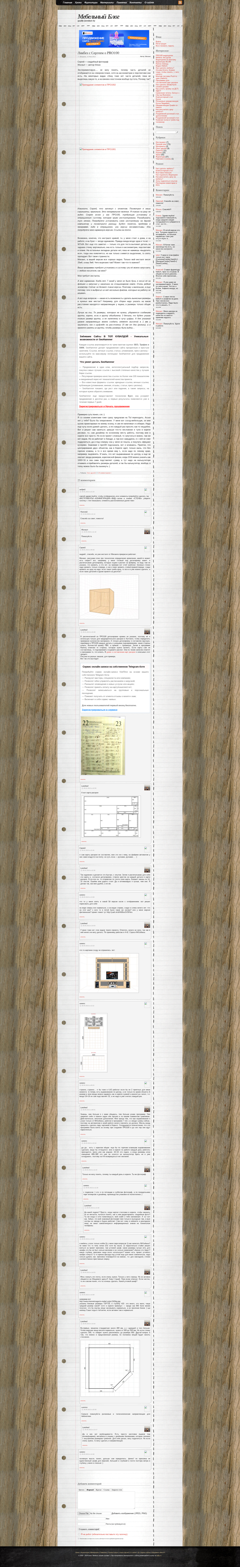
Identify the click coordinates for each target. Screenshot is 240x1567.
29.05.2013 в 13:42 (88, 1239)
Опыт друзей (91, 473)
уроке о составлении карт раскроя (121, 652)
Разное (159, 153)
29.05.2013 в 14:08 (88, 1294)
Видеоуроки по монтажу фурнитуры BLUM (166, 61)
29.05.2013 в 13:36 (93, 1208)
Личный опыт (161, 144)
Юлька (158, 209)
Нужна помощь (162, 64)
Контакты (136, 2)
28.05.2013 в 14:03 (89, 925)
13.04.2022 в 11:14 (89, 514)
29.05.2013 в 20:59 (90, 1409)
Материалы (107, 2)
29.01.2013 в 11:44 (88, 850)
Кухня (158, 99)
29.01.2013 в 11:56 (89, 870)
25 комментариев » (104, 473)
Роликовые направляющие (167, 101)
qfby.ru (159, 1555)
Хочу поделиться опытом (166, 181)
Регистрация (161, 44)
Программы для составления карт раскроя (167, 81)
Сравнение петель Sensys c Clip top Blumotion (167, 94)
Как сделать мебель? (165, 168)
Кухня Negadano (162, 103)
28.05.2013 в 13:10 (88, 945)
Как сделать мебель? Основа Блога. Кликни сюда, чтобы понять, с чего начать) (167, 71)
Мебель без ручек (163, 58)
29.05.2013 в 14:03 (89, 1272)
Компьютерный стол (164, 97)
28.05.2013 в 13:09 (88, 897)
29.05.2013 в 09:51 (89, 1110)
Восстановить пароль (165, 46)
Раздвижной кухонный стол (167, 118)
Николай (159, 201)
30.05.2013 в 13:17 (91, 1429)
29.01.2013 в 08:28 (88, 550)
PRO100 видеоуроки (164, 55)
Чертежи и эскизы (163, 159)
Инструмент (161, 142)
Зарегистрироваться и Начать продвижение (104, 406)
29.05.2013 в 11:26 (92, 1188)
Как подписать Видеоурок (167, 175)
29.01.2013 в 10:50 (90, 788)
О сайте (149, 2)
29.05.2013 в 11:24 (91, 1170)
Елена (158, 216)
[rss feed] (180, 3)
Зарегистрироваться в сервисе (99, 709)
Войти (158, 42)
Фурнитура (91, 2)
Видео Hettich (161, 66)
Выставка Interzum (164, 173)
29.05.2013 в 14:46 (88, 1454)
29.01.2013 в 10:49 (89, 632)
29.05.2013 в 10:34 (90, 1143)
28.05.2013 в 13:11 (88, 1005)
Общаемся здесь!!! (158, 1552)
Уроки (78, 2)
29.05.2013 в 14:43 (89, 1323)
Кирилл (159, 297)
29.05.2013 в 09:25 (88, 1085)
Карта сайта (145, 1552)
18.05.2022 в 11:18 (90, 532)
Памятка (122, 2)
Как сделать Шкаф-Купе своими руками (166, 86)
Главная (67, 2)
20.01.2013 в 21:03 (88, 492)
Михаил (159, 195)
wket (158, 255)
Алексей (159, 270)
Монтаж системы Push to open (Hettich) (166, 77)
